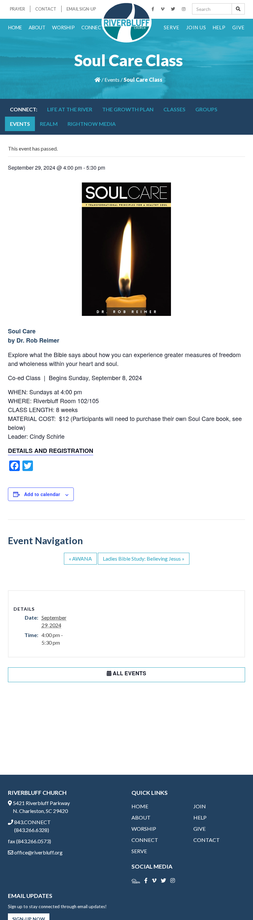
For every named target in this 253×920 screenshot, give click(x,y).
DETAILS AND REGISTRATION (50, 450)
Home (15, 27)
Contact (45, 9)
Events (112, 79)
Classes (174, 109)
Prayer (17, 9)
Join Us (196, 27)
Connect (92, 27)
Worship (63, 27)
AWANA (80, 558)
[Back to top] (234, 901)
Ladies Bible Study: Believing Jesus (143, 558)
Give (238, 27)
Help (219, 27)
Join (199, 806)
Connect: (23, 109)
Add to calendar (42, 494)
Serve (172, 27)
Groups (206, 109)
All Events (128, 673)
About (37, 27)
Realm (49, 124)
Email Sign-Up (81, 9)
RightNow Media (92, 124)
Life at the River (69, 109)
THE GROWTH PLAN (128, 109)
